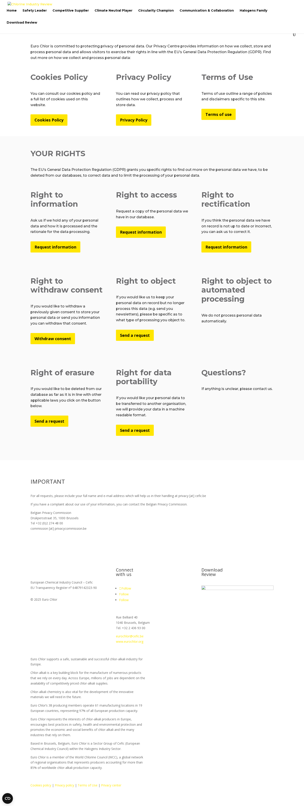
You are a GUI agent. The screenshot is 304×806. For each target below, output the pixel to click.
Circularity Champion (156, 10)
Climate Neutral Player (113, 10)
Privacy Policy (133, 120)
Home (12, 10)
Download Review (22, 22)
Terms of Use (87, 785)
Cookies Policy (48, 120)
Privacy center (111, 785)
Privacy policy (64, 785)
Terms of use (218, 114)
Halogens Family (253, 10)
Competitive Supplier (71, 10)
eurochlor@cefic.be (130, 636)
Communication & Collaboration (207, 10)
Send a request (135, 335)
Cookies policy (40, 785)
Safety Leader (34, 10)
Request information (55, 247)
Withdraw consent (52, 338)
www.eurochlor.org (129, 641)
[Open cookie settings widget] (7, 798)
